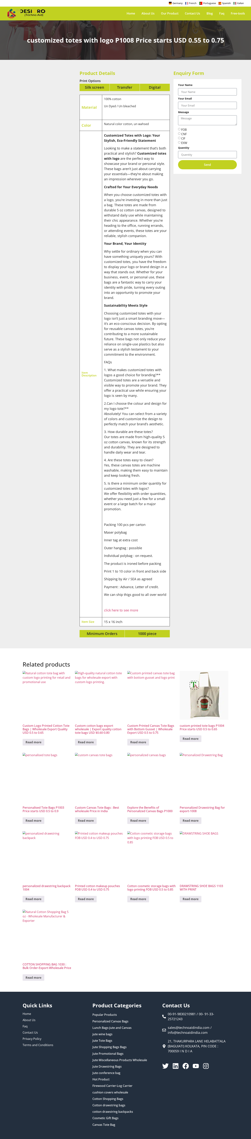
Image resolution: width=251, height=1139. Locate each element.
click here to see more (121, 610)
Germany (178, 3)
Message (183, 112)
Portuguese (209, 3)
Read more (33, 742)
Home (131, 13)
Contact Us (192, 13)
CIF (183, 138)
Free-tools (238, 13)
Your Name (185, 85)
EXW (184, 143)
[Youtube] (196, 1066)
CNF (184, 134)
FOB (184, 130)
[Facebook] (185, 1066)
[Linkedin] (175, 1066)
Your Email (185, 98)
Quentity (183, 148)
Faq (221, 13)
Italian (240, 3)
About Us (148, 13)
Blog (210, 13)
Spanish (226, 3)
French (192, 3)
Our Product (169, 13)
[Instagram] (206, 1066)
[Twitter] (165, 1066)
